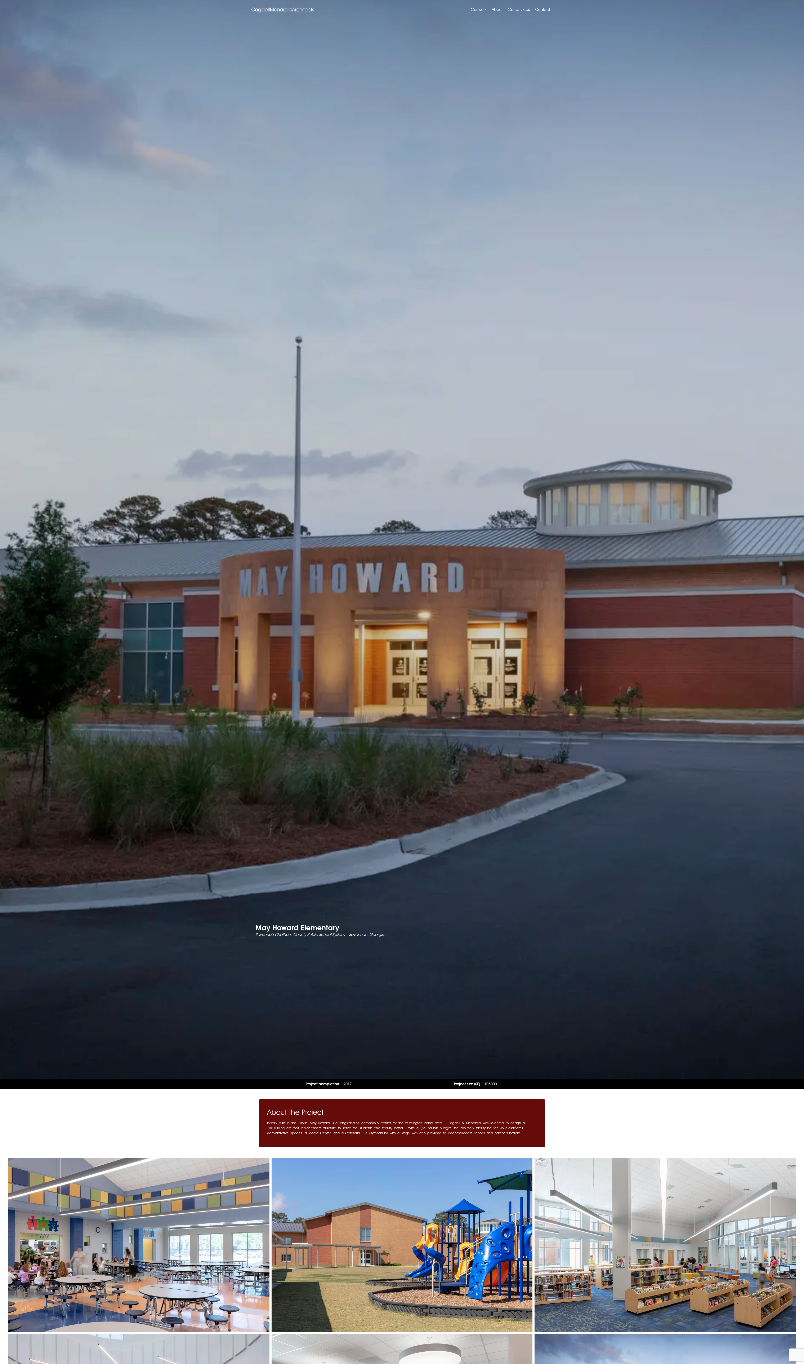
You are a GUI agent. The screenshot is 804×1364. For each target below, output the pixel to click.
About (497, 9)
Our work (478, 9)
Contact (542, 9)
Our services (519, 9)
